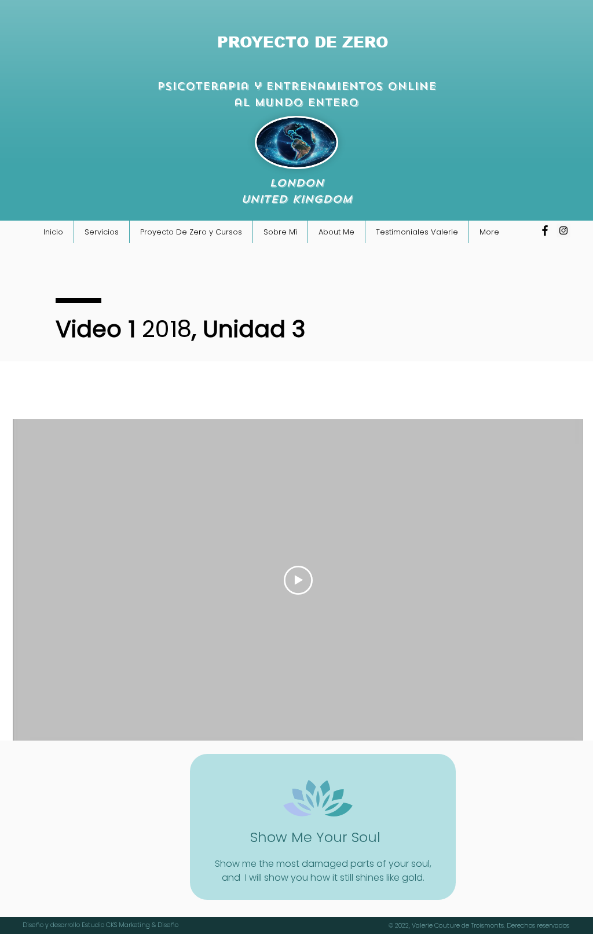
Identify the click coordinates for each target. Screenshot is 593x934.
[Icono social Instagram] (563, 230)
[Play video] (298, 580)
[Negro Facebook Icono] (545, 230)
